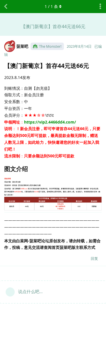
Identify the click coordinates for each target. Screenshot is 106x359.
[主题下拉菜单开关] (100, 6)
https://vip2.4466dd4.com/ (50, 122)
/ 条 (51, 6)
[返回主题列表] (5, 6)
